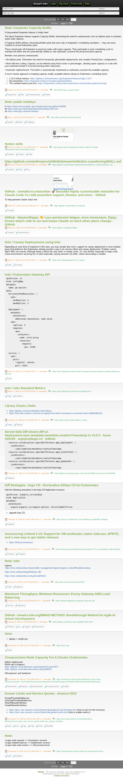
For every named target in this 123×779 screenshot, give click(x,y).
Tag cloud (63, 4)
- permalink (28, 90)
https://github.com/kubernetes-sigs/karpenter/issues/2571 (31, 667)
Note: (9, 735)
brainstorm (39, 627)
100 (67, 19)
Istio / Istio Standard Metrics (25, 388)
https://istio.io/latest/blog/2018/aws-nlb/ (23, 572)
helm (10, 425)
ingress (19, 587)
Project (11, 627)
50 (63, 19)
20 (58, 19)
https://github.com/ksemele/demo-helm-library (30, 411)
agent (27, 627)
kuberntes (12, 686)
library (19, 425)
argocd (11, 478)
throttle (50, 726)
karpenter (12, 95)
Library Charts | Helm (20, 405)
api (24, 726)
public (10, 122)
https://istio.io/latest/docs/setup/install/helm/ (25, 576)
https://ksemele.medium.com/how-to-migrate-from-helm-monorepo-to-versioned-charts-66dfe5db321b (55, 413)
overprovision (35, 95)
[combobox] (30, 13)
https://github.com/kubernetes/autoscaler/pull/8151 (28, 669)
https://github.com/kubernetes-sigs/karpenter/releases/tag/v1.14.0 (60, 78)
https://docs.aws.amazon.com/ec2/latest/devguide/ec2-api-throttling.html (43, 710)
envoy (10, 605)
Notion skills (14, 144)
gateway (21, 605)
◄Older (54, 23)
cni (17, 726)
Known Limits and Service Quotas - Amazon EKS (41, 693)
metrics (19, 396)
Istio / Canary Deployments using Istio (33, 242)
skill (30, 154)
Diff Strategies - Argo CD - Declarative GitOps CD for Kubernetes (51, 485)
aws (10, 726)
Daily (87, 4)
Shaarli (41, 772)
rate (32, 726)
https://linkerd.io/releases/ (21, 542)
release (22, 554)
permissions (24, 232)
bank (20, 122)
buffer (47, 95)
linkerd (11, 554)
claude (11, 154)
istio (10, 265)
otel (9, 756)
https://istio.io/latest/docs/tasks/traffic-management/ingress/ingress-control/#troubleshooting (47, 568)
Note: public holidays (20, 101)
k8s (22, 95)
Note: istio (12, 561)
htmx (8, 633)
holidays (30, 122)
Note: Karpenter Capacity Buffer (28, 28)
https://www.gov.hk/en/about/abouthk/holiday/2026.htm (33, 109)
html (10, 650)
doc (28, 169)
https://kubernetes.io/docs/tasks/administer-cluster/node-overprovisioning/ (72, 83)
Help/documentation (61, 776)
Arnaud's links (40, 4)
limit (40, 726)
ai (19, 627)
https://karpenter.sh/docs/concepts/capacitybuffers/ (48, 81)
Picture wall (76, 4)
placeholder (38, 686)
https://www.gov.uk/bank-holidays (23, 111)
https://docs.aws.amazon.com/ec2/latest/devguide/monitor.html (38, 712)
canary (19, 265)
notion (21, 154)
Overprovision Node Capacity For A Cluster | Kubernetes (46, 657)
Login (53, 4)
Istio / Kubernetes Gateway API (27, 274)
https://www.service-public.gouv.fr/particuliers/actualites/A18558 (36, 106)
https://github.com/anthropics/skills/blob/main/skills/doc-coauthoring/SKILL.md (63, 161)
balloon (24, 686)
